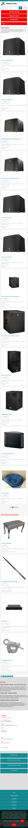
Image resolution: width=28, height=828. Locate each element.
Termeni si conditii (14, 795)
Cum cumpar (14, 798)
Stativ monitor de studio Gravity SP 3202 (14, 760)
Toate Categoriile (14, 770)
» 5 (17, 507)
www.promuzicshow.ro (5, 742)
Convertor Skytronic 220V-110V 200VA (14, 765)
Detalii (22, 820)
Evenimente (14, 805)
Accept (14, 824)
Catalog (14, 808)
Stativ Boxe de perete (14, 755)
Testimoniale (14, 802)
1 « (10, 507)
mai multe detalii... (4, 747)
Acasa (14, 792)
